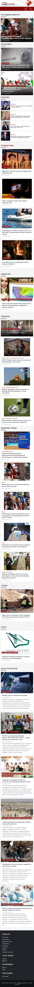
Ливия (3, 860)
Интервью (5, 976)
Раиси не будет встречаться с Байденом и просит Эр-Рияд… (21, 106)
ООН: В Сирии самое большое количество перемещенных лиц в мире (16, 361)
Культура (5, 946)
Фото (4, 970)
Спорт (3, 652)
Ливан (3, 196)
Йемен (3, 34)
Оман (10, 904)
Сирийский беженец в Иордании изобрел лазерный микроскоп (16, 823)
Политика (13, 104)
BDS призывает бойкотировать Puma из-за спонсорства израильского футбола (16, 421)
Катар (3, 542)
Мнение (4, 961)
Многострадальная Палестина (10, 328)
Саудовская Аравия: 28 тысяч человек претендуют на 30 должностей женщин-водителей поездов (16, 576)
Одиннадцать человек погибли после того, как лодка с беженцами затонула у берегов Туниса (17, 232)
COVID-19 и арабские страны (10, 85)
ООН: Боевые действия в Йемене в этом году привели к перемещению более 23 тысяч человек (16, 515)
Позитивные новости (25, 817)
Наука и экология (6, 691)
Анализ (4, 959)
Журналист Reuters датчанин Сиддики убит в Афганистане (17, 172)
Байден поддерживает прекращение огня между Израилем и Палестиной (20, 116)
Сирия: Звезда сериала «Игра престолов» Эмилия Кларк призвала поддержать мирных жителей (16, 305)
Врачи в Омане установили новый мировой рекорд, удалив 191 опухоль (17, 909)
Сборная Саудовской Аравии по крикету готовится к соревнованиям (16, 657)
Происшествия (7, 167)
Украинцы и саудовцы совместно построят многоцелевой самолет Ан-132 (16, 781)
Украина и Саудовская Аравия (10, 773)
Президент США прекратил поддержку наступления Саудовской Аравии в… (21, 137)
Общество (28, 299)
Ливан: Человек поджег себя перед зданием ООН (14, 201)
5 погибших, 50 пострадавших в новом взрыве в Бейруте (15, 263)
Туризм (4, 611)
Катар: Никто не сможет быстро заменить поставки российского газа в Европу (16, 546)
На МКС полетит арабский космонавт (14, 695)
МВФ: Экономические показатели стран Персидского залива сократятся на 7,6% (16, 66)
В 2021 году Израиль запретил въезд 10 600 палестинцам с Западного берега (17, 332)
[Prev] (29, 99)
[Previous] (30, 17)
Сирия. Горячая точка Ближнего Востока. (13, 299)
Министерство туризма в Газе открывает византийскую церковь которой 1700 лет (16, 616)
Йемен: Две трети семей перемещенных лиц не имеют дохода (16, 37)
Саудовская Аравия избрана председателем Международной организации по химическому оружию (15, 455)
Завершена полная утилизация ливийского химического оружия (16, 865)
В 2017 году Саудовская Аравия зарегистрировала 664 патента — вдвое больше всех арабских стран (16, 737)
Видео (4, 967)
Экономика (5, 63)
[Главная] (8, 3)
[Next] (32, 17)
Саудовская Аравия (7, 451)
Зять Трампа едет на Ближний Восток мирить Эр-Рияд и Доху (21, 127)
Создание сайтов (21, 982)
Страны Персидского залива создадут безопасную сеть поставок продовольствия (15, 89)
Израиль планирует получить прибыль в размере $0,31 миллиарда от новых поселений (15, 391)
